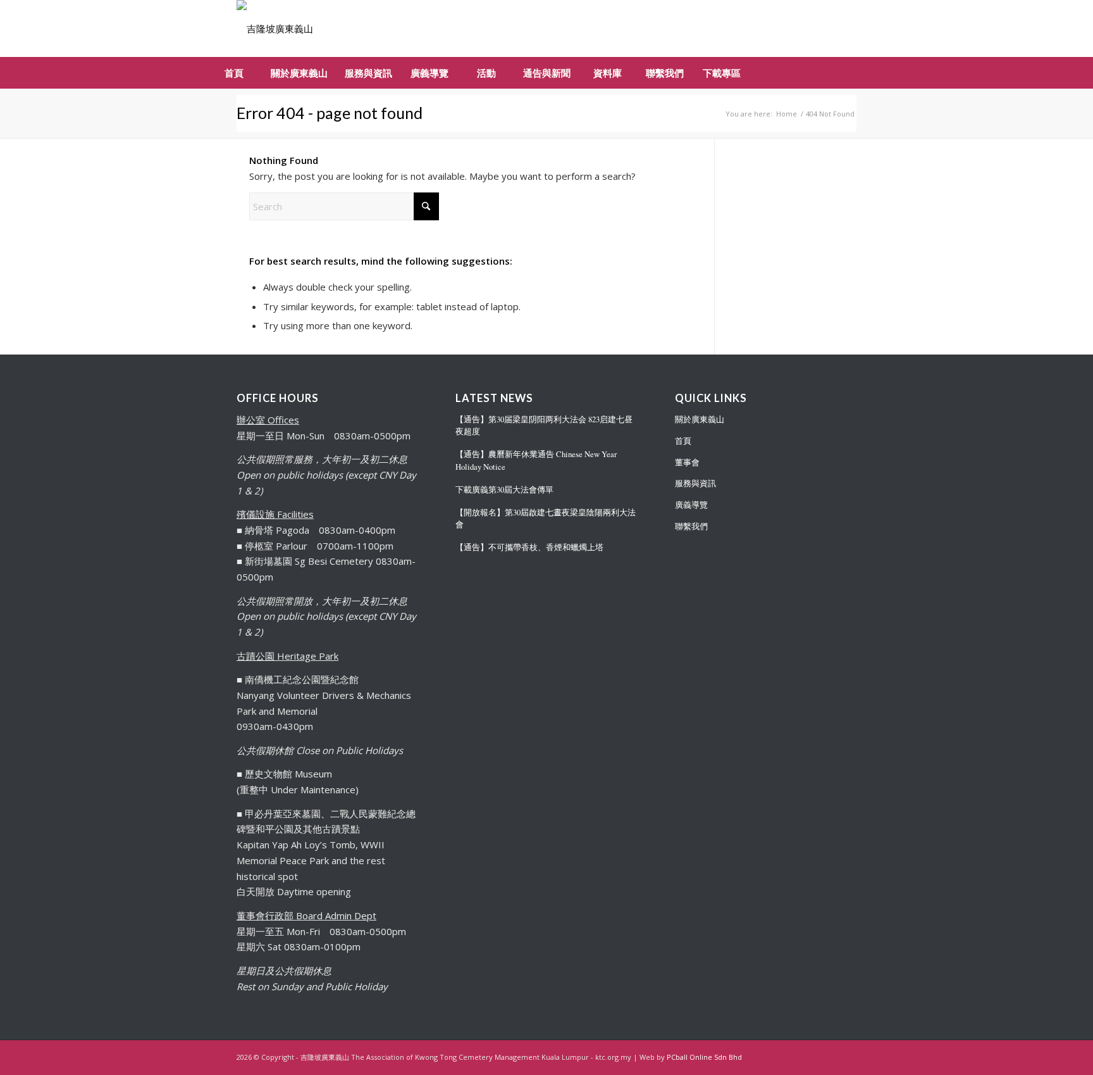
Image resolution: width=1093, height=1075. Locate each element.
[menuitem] (233, 73)
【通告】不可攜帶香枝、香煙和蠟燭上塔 (529, 547)
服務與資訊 (695, 483)
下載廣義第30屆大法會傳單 (504, 489)
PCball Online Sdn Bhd (704, 1057)
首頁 (683, 440)
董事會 (687, 462)
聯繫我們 (691, 526)
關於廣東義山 (699, 419)
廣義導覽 (691, 504)
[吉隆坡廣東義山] (275, 28)
